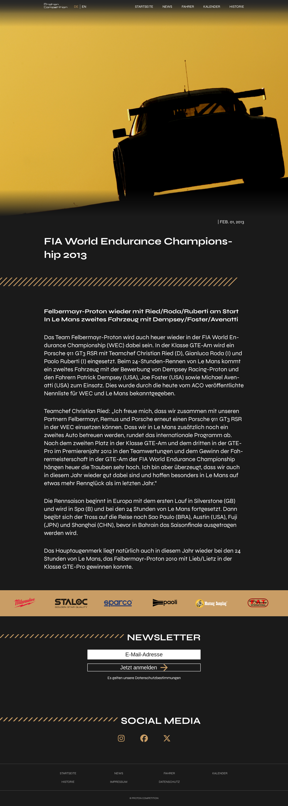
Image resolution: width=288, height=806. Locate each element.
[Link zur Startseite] (55, 7)
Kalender (211, 7)
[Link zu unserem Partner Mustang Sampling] (164, 603)
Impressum (118, 782)
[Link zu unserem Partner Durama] (257, 603)
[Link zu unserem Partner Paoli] (117, 603)
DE (76, 7)
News (167, 7)
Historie (237, 7)
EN (84, 7)
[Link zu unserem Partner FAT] (211, 603)
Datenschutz (169, 782)
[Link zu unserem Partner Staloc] (24, 603)
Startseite (144, 7)
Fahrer (188, 7)
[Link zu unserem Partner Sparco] (71, 603)
